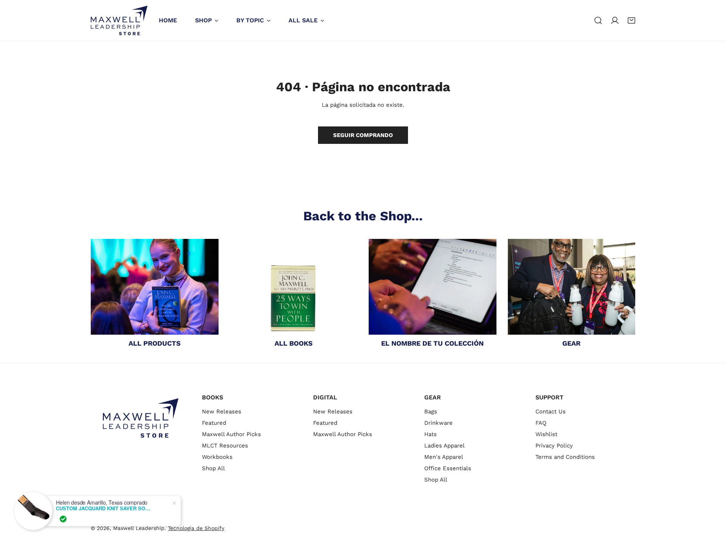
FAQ (540, 422)
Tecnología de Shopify (196, 528)
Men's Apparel (443, 457)
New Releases (221, 411)
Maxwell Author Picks (231, 434)
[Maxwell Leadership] (119, 20)
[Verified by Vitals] (63, 518)
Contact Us (550, 411)
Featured (214, 422)
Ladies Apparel (444, 445)
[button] (631, 20)
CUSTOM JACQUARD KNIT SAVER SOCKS (103, 508)
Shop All (213, 468)
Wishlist (546, 434)
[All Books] (294, 287)
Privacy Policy (554, 445)
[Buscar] (598, 20)
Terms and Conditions (565, 457)
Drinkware (438, 422)
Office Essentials (447, 468)
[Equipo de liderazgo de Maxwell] (572, 287)
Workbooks (217, 457)
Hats (430, 434)
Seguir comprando (363, 135)
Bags (430, 411)
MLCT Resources (225, 445)
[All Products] (155, 287)
